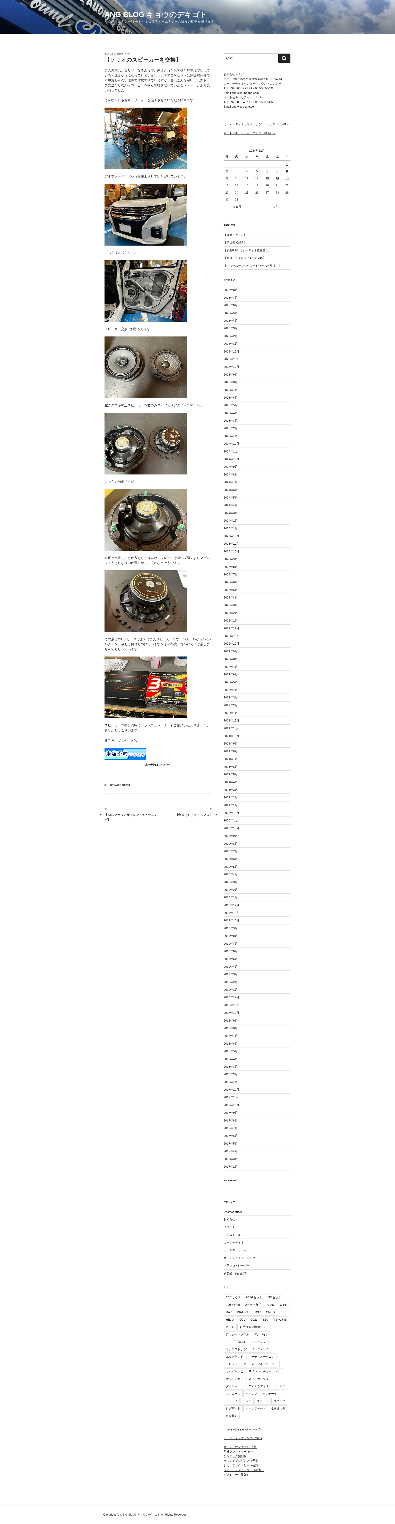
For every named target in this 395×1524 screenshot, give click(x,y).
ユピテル (262, 1401)
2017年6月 (231, 1135)
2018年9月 (231, 1020)
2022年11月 (231, 636)
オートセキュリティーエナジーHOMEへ (249, 133)
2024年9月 (231, 466)
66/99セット (254, 1297)
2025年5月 (231, 405)
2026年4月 (231, 320)
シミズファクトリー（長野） (242, 1465)
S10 (265, 1319)
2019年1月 (231, 989)
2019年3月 (231, 974)
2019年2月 (231, 982)
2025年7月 (231, 390)
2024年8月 (231, 474)
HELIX (230, 1319)
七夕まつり (278, 1408)
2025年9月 (231, 374)
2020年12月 (231, 812)
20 (267, 185)
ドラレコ (280, 1386)
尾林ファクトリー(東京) (239, 1451)
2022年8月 (231, 659)
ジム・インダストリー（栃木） (244, 1470)
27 (267, 192)
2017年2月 (231, 1166)
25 (247, 192)
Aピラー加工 (253, 1304)
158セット (274, 1297)
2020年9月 (231, 835)
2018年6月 (231, 1043)
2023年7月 (231, 574)
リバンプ (279, 1401)
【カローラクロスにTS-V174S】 (245, 258)
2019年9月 (231, 928)
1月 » (276, 206)
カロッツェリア (236, 1364)
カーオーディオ (234, 1242)
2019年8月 (231, 935)
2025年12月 (231, 351)
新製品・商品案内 (235, 1273)
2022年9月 (231, 651)
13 (267, 178)
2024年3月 (231, 513)
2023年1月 (231, 620)
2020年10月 (231, 828)
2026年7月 (231, 297)
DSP (258, 1312)
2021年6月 (231, 766)
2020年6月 (231, 859)
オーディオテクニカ (261, 1356)
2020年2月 (231, 889)
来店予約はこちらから (158, 764)
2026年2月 (231, 336)
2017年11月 (231, 1097)
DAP (229, 1312)
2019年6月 (231, 951)
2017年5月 (231, 1143)
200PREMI (233, 1304)
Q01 (242, 1319)
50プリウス (233, 1297)
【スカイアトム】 (235, 235)
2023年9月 (231, 559)
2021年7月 (231, 759)
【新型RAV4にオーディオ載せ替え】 (247, 250)
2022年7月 (231, 666)
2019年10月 (231, 920)
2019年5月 (231, 958)
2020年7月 (231, 851)
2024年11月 (231, 451)
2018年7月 (231, 1035)
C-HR (283, 1304)
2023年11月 (231, 543)
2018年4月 (231, 1059)
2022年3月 (231, 697)
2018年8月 (231, 1028)
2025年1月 (231, 436)
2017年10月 (231, 1105)
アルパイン (261, 1334)
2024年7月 (231, 482)
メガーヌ (231, 1401)
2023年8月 (231, 566)
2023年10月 (231, 551)
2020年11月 (231, 820)
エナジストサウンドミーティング (247, 1349)
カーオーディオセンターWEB (243, 1438)
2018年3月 (231, 1066)
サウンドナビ (234, 1378)
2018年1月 (231, 1082)
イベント (229, 1227)
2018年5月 (231, 1051)
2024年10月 (231, 459)
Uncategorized (120, 785)
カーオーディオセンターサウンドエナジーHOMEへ (257, 124)
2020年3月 (231, 882)
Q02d (254, 1319)
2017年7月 (231, 1128)
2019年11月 (231, 912)
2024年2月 (231, 520)
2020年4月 (231, 874)
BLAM (271, 1304)
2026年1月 (231, 343)
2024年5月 (231, 497)
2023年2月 (231, 613)
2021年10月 (231, 736)
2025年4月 (231, 413)
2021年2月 (231, 797)
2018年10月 (231, 1012)
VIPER (230, 1327)
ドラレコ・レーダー (237, 1265)
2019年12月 (231, 905)
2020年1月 (231, 897)
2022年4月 (231, 689)
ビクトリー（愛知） (237, 1474)
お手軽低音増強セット (254, 1327)
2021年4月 (231, 782)
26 (257, 192)
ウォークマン (260, 1341)
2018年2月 (231, 1074)
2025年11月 (231, 359)
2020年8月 (231, 843)
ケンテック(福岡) (235, 1456)
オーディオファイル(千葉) (240, 1447)
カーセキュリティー (237, 1250)
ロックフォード (256, 1408)
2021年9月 (231, 743)
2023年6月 (231, 582)
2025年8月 (231, 382)
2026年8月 (231, 289)
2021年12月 (231, 720)
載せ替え (231, 1415)
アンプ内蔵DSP (236, 1341)
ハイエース (233, 1393)
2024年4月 (231, 505)
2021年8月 (231, 751)
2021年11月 (231, 728)
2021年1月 (231, 805)
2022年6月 (231, 674)
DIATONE (243, 1312)
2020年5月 (231, 866)
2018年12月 (231, 997)
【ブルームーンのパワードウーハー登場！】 (252, 265)
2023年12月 (231, 536)
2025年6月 (231, 397)
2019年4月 (231, 966)
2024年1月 (231, 528)
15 (287, 178)
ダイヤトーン (234, 1386)
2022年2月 (231, 705)
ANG (127, 53)
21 (277, 185)
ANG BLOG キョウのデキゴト (156, 14)
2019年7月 (231, 943)
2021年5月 (231, 774)
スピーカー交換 (259, 1378)
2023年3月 (231, 605)
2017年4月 (231, 1151)
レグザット (233, 1408)
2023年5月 (231, 590)
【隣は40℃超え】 (235, 242)
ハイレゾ (251, 1393)
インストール (232, 1234)
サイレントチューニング (239, 1258)
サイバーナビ (234, 1371)
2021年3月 (231, 789)
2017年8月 (231, 1120)
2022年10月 (231, 643)
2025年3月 (231, 420)
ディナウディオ (259, 1386)
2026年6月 (231, 305)
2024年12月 (231, 443)
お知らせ (229, 1219)
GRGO (270, 1312)
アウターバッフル (237, 1334)
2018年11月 (231, 1005)
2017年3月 (231, 1159)
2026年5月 (231, 313)
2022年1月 (231, 712)
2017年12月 (231, 1089)
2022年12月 (231, 628)
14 (277, 178)
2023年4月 (231, 597)
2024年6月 (231, 490)
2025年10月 (231, 366)
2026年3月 (231, 328)
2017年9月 (231, 1112)
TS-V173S (280, 1319)
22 (287, 185)
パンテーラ (270, 1393)
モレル (247, 1401)
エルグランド (234, 1356)
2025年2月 (231, 428)
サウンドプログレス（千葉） (242, 1460)
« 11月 (237, 206)
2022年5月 (231, 682)
